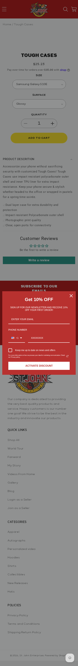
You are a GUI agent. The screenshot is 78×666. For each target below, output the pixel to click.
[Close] (71, 295)
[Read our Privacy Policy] (67, 356)
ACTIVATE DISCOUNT (39, 365)
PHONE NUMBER (17, 330)
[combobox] (16, 338)
